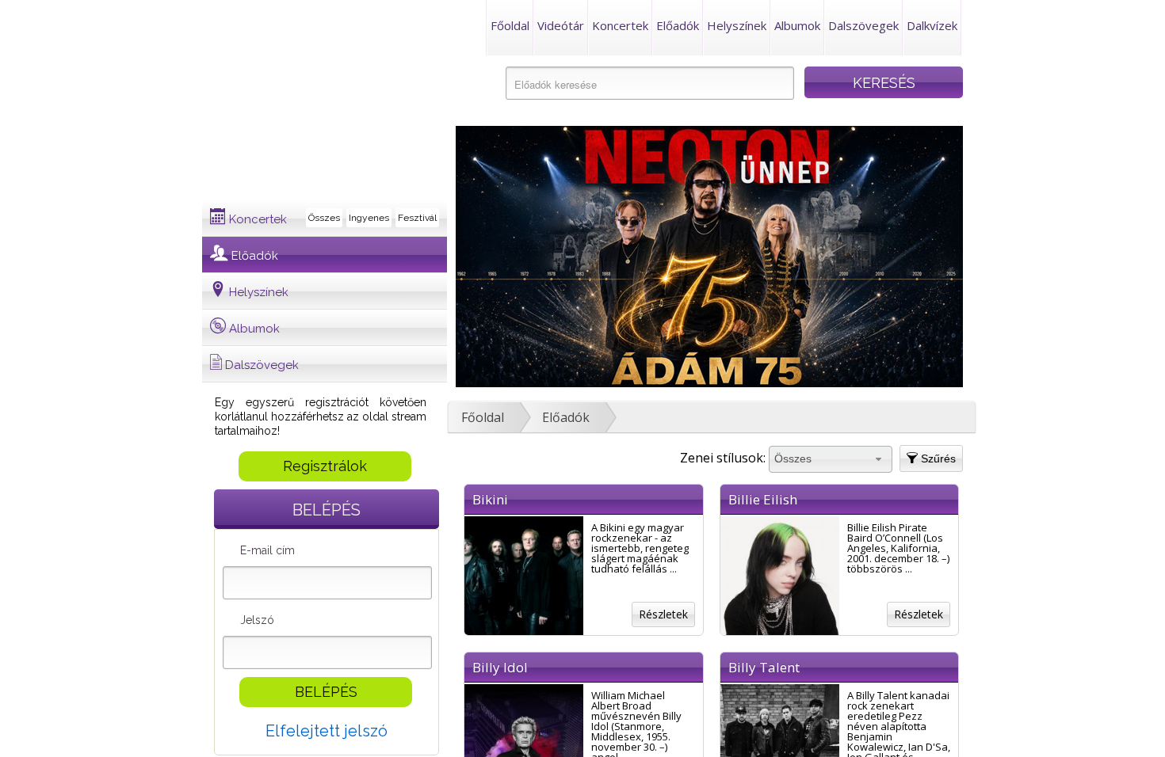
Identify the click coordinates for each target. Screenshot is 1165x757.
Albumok (797, 25)
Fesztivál (417, 217)
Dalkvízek (932, 25)
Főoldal (510, 25)
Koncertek (620, 25)
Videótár (560, 25)
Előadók (677, 25)
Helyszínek (736, 25)
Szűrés (937, 458)
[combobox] (830, 459)
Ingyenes (369, 217)
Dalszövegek (863, 25)
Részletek (663, 614)
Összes (324, 217)
